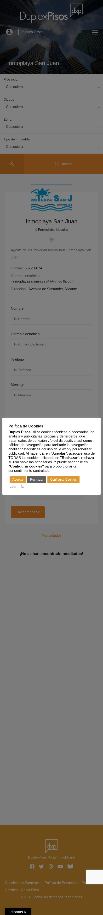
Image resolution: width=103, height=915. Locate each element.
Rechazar (36, 479)
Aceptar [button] (17, 479)
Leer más (17, 486)
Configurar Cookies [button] (63, 479)
